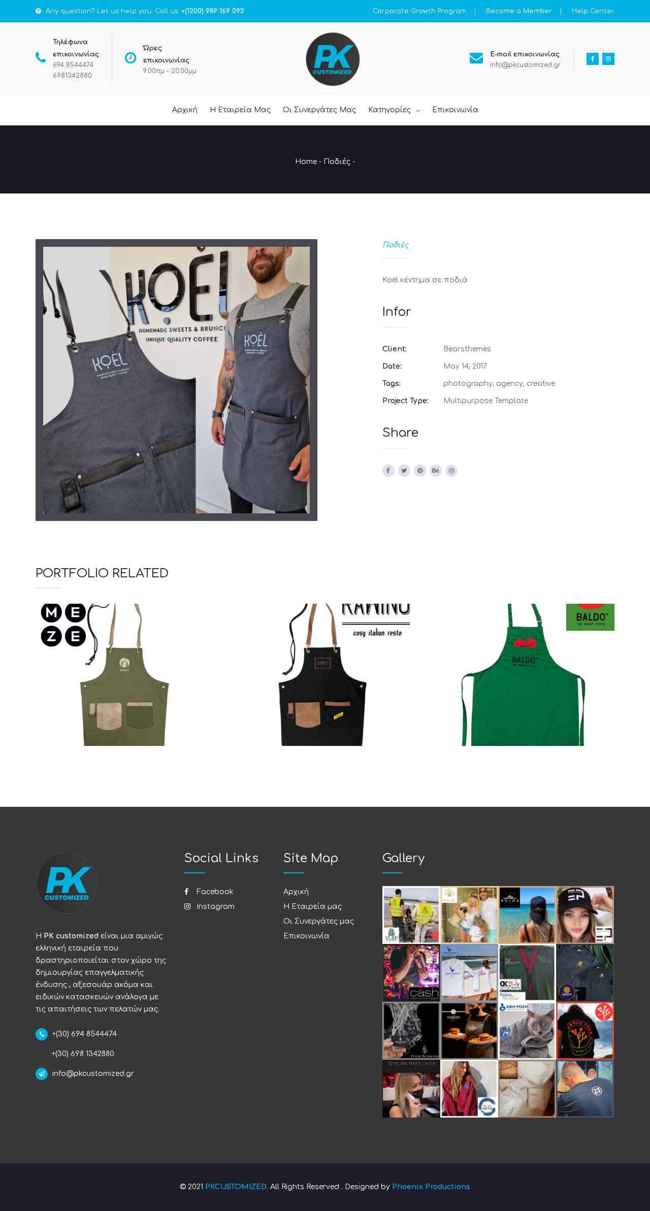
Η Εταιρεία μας (312, 906)
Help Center (593, 11)
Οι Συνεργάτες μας (318, 921)
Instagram (214, 906)
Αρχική (296, 892)
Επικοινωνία (306, 936)
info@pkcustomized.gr (525, 65)
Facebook (214, 892)
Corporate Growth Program (419, 11)
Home (306, 162)
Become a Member (519, 11)
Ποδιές (336, 162)
